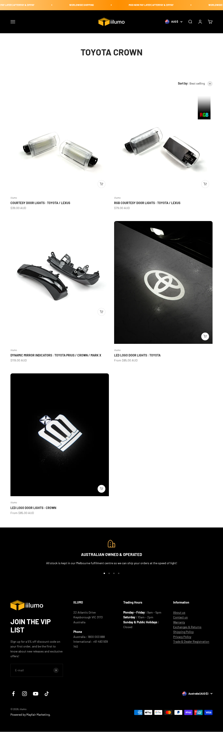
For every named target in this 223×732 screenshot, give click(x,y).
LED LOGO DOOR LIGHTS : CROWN (33, 508)
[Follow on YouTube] (36, 694)
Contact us (180, 617)
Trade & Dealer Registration (191, 641)
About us (179, 612)
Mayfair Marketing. (38, 714)
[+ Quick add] (101, 184)
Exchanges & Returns (187, 627)
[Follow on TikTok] (47, 694)
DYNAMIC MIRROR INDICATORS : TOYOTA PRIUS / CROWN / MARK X (55, 355)
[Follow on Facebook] (13, 694)
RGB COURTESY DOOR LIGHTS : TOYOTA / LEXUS (147, 203)
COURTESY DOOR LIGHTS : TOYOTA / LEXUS (40, 203)
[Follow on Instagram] (24, 694)
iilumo (13, 197)
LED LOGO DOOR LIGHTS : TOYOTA (137, 355)
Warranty (179, 622)
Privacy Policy (182, 637)
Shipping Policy (183, 632)
